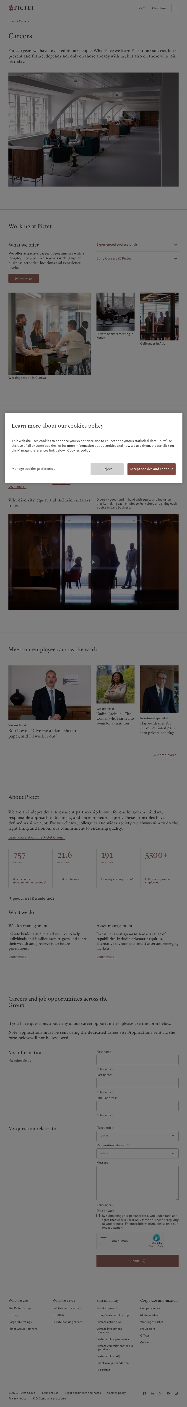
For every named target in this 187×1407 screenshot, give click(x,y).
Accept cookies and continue (152, 469)
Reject (107, 469)
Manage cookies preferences (33, 468)
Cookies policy (78, 450)
